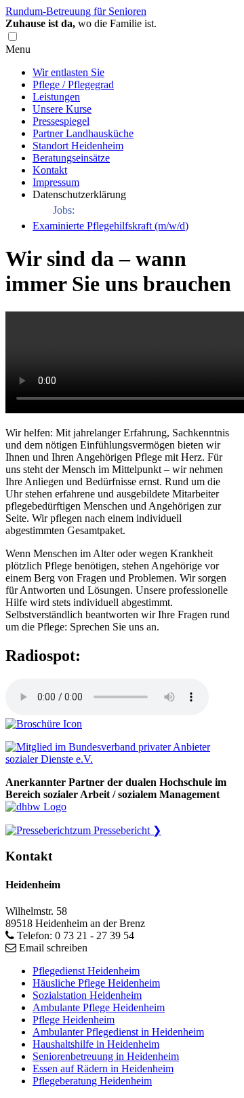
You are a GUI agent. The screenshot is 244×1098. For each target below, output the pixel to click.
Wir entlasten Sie (68, 72)
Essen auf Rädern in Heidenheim (103, 1068)
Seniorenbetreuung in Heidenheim (106, 1056)
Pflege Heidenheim (74, 1019)
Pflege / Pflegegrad (73, 84)
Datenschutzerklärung (79, 194)
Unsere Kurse (62, 109)
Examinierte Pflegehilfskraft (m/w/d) (110, 225)
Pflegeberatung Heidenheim (92, 1080)
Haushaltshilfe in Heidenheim (96, 1044)
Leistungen (56, 96)
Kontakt (50, 170)
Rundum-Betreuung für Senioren (75, 11)
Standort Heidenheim (78, 145)
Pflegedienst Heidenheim (86, 971)
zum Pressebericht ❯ (117, 830)
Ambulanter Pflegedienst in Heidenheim (118, 1032)
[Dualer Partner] (35, 806)
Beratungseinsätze (71, 158)
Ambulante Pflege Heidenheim (99, 1007)
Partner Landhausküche (83, 133)
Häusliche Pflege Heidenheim (96, 983)
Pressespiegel (61, 121)
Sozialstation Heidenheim (87, 995)
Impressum (56, 182)
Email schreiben (53, 947)
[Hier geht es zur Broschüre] (43, 724)
